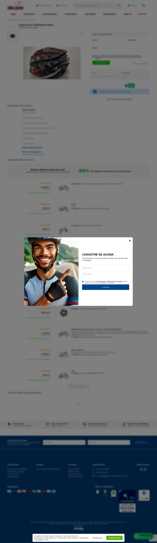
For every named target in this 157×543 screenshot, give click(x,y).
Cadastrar (105, 287)
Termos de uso (101, 281)
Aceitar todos (114, 538)
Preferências (97, 538)
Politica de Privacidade (114, 281)
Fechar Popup (130, 240)
